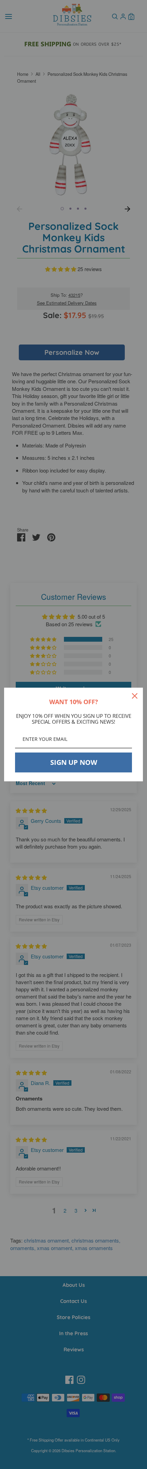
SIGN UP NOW (73, 762)
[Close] (134, 696)
